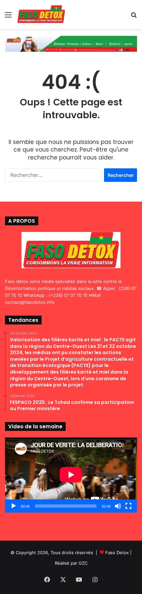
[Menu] (8, 17)
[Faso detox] (41, 14)
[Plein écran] (128, 506)
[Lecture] (13, 506)
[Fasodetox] (71, 43)
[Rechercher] (133, 17)
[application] (71, 475)
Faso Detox (117, 552)
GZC (83, 563)
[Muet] (118, 506)
